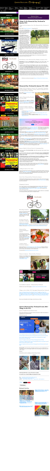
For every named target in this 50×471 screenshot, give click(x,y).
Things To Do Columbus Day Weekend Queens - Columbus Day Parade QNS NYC (26, 401)
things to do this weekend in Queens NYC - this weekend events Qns (27, 102)
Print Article (22, 385)
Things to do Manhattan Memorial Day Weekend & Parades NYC (28, 292)
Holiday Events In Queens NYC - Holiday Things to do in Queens (41, 403)
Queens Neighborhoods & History (32, 8)
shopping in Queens (24, 134)
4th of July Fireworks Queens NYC (26, 406)
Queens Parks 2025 (41, 164)
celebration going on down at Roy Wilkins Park (34, 246)
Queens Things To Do (6, 8)
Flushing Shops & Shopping (31, 335)
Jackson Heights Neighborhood (23, 337)
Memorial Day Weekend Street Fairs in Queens (31, 250)
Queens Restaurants (17, 8)
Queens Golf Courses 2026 (27, 171)
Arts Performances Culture (12, 8)
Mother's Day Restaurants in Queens (40, 132)
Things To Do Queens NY (28, 28)
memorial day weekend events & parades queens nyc (29, 377)
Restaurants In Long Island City (42, 341)
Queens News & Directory (2, 8)
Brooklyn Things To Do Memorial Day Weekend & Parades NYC (31, 294)
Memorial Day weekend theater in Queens (24, 258)
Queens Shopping (21, 8)
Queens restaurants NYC (29, 131)
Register (4, 10)
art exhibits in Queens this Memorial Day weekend (39, 286)
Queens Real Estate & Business (47, 8)
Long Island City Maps (29, 342)
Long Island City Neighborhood (24, 341)
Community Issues (38, 8)
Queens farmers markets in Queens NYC (40, 134)
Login (1, 10)
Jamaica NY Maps (41, 339)
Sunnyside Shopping (22, 188)
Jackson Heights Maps (27, 338)
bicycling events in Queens (23, 213)
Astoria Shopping (39, 187)
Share (21, 382)
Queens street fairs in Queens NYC (33, 127)
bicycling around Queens (27, 138)
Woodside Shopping (29, 188)
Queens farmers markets (42, 179)
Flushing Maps (46, 335)
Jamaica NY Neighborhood (23, 339)
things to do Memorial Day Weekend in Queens (41, 78)
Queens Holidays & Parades (26, 8)
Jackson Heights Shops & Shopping (34, 337)
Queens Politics (42, 8)
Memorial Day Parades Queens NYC (41, 415)
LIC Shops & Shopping (33, 341)
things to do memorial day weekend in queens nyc (27, 378)
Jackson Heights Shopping (36, 188)
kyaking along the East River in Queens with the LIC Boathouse (24, 224)
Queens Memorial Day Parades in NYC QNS (27, 111)
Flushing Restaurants (40, 335)
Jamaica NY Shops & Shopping (33, 339)
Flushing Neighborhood (22, 335)
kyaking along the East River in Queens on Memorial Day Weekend (37, 225)
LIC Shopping (44, 187)
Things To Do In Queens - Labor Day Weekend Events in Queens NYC (42, 391)
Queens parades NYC (34, 128)
